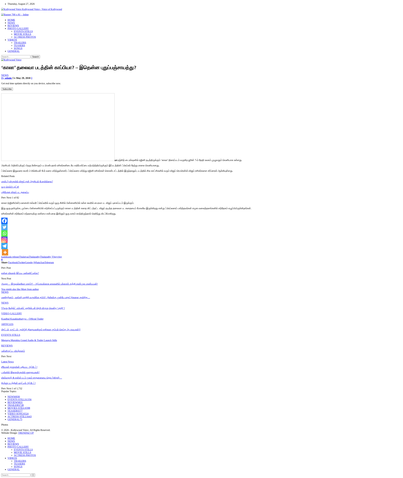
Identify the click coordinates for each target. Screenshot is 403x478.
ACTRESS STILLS (20, 416)
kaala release (12, 256)
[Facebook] (4, 221)
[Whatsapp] (4, 233)
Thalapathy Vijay (48, 256)
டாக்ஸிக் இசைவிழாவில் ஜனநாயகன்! (20, 372)
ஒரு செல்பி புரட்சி (10, 187)
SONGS (18, 48)
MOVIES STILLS (19, 408)
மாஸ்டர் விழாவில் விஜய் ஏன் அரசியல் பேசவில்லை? (27, 181)
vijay (59, 256)
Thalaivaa (24, 256)
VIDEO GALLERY (11, 313)
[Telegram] (4, 246)
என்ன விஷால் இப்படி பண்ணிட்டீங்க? (20, 273)
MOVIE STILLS (22, 34)
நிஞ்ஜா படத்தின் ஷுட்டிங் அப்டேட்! (18, 383)
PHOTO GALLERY (18, 28)
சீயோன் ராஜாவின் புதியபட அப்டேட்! (19, 367)
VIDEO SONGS (18, 413)
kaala (3, 256)
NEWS (11, 22)
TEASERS (19, 45)
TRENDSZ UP (26, 433)
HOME (11, 20)
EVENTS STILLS (23, 31)
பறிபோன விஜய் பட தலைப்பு (15, 192)
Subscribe (7, 89)
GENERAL (14, 51)
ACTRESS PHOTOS (25, 37)
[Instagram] (4, 240)
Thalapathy (34, 256)
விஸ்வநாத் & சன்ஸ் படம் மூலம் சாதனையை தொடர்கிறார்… (31, 377)
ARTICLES (7, 324)
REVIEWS (13, 25)
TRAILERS (20, 42)
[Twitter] (4, 227)
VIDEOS (12, 39)
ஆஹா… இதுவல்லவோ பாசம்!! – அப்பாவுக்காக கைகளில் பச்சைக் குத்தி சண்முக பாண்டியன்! (49, 284)
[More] (5, 252)
